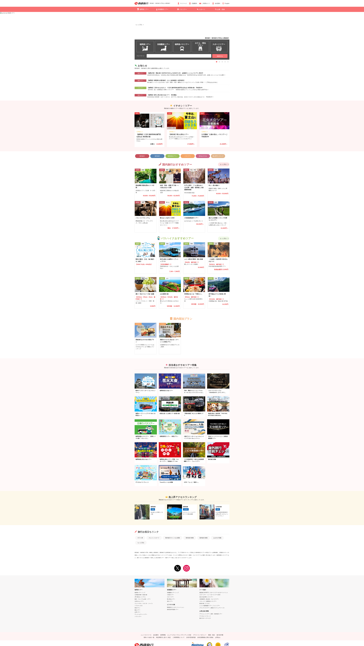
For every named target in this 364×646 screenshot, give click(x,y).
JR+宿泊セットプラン (140, 597)
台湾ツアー (137, 612)
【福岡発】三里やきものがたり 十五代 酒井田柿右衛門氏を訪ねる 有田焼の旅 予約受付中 (174, 87)
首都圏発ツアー (163, 9)
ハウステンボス (139, 605)
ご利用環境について (178, 637)
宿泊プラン (137, 607)
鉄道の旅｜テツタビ (204, 603)
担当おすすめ (203, 156)
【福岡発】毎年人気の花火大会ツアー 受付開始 (162, 95)
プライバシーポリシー (199, 635)
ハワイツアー (138, 616)
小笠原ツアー (170, 594)
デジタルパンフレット (205, 616)
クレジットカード (154, 538)
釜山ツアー (137, 610)
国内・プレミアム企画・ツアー (143, 599)
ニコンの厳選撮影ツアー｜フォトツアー (209, 605)
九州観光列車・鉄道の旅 (141, 594)
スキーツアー (170, 597)
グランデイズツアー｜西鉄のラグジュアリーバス (211, 607)
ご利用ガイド (206, 3)
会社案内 (217, 3)
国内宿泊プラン (172, 156)
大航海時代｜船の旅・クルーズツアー (209, 599)
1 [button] (217, 62)
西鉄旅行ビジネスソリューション (175, 607)
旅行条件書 (220, 635)
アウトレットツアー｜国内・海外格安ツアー (210, 614)
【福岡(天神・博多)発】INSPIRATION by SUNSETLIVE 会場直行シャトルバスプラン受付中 (175, 73)
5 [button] (228, 62)
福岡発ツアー (144, 9)
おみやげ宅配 (217, 538)
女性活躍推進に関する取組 (205, 637)
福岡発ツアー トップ (140, 592)
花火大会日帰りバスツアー (206, 597)
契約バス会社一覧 (149, 637)
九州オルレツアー (139, 601)
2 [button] (219, 62)
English (227, 3)
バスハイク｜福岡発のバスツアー (208, 601)
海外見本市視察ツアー (172, 609)
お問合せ (217, 637)
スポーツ (202, 9)
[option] (182, 32)
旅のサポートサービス (205, 618)
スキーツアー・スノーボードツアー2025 (209, 594)
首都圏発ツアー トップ (173, 592)
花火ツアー (170, 601)
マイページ (183, 3)
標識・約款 (211, 635)
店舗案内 (194, 3)
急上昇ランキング (218, 156)
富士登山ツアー (171, 599)
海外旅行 (157, 156)
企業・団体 (221, 9)
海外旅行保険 (190, 538)
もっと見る (223, 164)
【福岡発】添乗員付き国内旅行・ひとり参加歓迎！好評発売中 (165, 80)
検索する (220, 56)
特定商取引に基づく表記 (163, 637)
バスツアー (183, 9)
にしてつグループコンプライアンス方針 (179, 635)
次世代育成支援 (191, 637)
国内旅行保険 (203, 538)
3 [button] (222, 62)
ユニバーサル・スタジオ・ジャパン (144, 603)
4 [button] (225, 62)
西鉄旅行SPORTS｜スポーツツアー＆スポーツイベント (213, 592)
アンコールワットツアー (141, 614)
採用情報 (163, 635)
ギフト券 (140, 538)
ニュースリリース (146, 635)
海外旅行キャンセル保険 (172, 538)
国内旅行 (142, 156)
